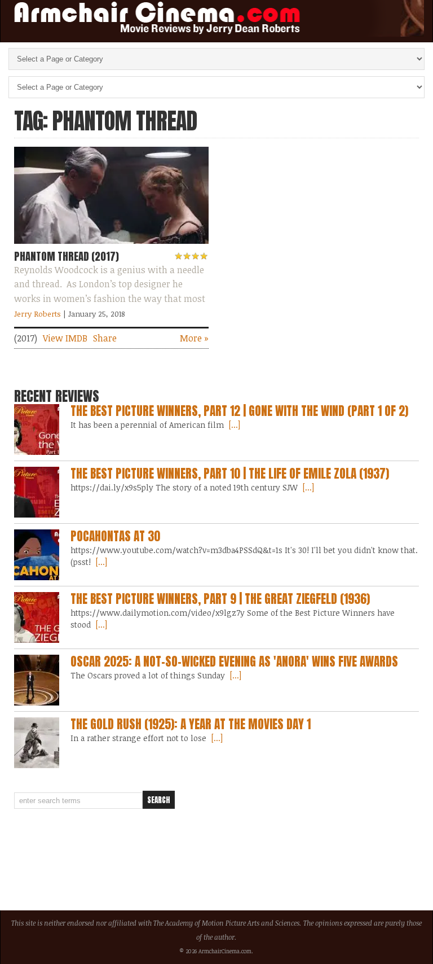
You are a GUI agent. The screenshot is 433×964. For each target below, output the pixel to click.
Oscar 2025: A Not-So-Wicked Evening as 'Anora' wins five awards (234, 661)
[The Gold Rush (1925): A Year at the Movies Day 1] (36, 742)
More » (194, 338)
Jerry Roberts (37, 314)
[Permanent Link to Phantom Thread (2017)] (111, 246)
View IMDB (65, 338)
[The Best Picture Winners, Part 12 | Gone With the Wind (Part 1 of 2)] (36, 429)
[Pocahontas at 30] (36, 554)
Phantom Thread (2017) (66, 256)
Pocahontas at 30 (115, 536)
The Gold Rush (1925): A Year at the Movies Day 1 (190, 724)
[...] (233, 424)
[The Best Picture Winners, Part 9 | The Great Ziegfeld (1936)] (36, 617)
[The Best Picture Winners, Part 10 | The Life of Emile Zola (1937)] (36, 492)
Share (105, 338)
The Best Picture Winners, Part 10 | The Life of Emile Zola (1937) (229, 474)
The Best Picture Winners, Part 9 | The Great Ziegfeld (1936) (220, 599)
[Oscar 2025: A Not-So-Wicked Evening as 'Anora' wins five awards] (36, 680)
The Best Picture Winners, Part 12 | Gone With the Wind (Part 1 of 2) (239, 411)
